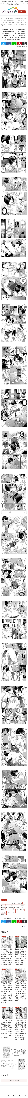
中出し (3, 907)
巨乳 (23, 907)
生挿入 (13, 909)
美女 (18, 909)
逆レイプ (4, 914)
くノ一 (3, 905)
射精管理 (17, 907)
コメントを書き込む (14, 1080)
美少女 (22, 909)
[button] (25, 512)
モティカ (4, 900)
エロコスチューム (6, 903)
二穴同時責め (10, 907)
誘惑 (9, 912)
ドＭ (8, 905)
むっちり (22, 905)
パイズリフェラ (15, 905)
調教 (14, 912)
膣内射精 (4, 912)
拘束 (3, 909)
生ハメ (8, 909)
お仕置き (20, 903)
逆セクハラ (19, 912)
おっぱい (14, 903)
